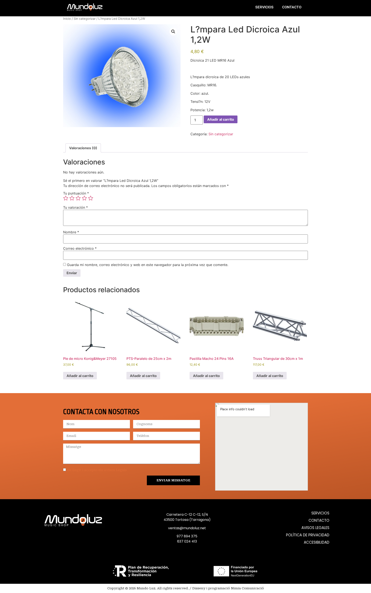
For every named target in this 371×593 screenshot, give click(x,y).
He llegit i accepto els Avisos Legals (97, 470)
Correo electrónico (80, 248)
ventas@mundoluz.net (187, 528)
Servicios (264, 7)
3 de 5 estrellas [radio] (78, 198)
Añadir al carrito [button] (80, 376)
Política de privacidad (307, 535)
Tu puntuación (76, 193)
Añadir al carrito (220, 119)
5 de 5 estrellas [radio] (90, 198)
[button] (173, 31)
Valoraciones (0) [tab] (83, 148)
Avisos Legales (315, 528)
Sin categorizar (85, 19)
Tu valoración (75, 207)
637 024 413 (187, 541)
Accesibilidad (316, 542)
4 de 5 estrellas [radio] (84, 198)
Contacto (291, 7)
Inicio (67, 19)
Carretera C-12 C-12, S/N (187, 514)
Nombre (71, 232)
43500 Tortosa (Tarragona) (187, 519)
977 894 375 (187, 536)
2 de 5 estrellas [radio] (72, 198)
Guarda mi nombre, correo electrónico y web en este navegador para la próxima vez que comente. (147, 264)
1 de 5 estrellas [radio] (65, 198)
